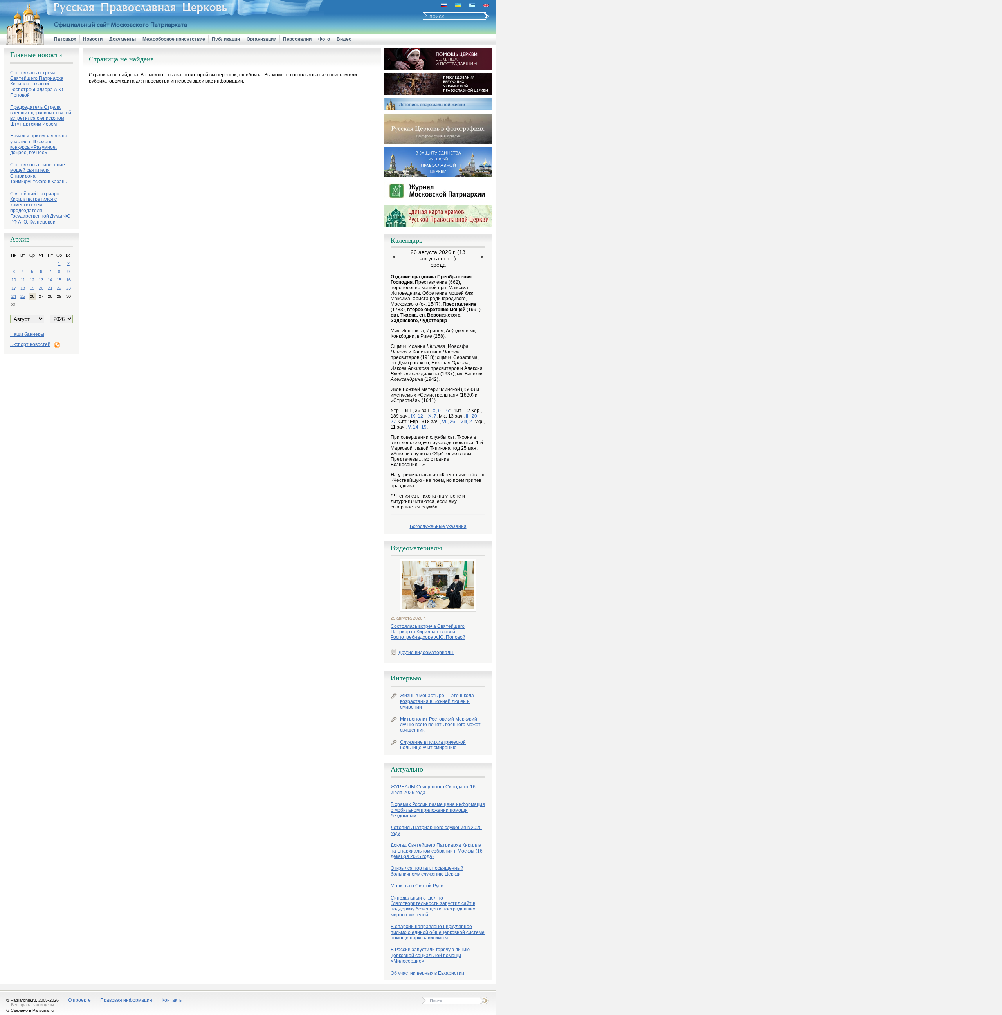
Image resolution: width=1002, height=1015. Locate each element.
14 (50, 280)
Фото (324, 39)
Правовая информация (126, 1000)
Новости (93, 39)
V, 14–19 (417, 427)
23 (68, 288)
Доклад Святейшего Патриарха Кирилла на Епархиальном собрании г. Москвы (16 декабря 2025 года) (437, 850)
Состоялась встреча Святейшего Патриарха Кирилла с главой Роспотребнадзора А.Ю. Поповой (428, 632)
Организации (261, 39)
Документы (122, 39)
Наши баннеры (27, 334)
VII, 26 (448, 421)
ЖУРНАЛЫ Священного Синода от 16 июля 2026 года (433, 789)
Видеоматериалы (416, 548)
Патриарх (65, 39)
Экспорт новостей (30, 344)
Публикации (226, 39)
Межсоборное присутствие (173, 39)
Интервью (406, 678)
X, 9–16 (441, 410)
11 (23, 280)
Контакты (172, 1000)
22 (59, 288)
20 (41, 288)
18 (22, 288)
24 (13, 296)
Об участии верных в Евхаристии (427, 973)
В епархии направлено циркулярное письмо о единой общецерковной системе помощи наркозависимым (438, 932)
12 (32, 280)
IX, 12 (417, 416)
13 (41, 280)
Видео (344, 39)
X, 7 (432, 416)
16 (68, 280)
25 (22, 296)
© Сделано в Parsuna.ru (30, 1010)
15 (59, 280)
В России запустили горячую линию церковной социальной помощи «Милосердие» (430, 955)
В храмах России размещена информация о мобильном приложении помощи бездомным (438, 810)
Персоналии (297, 39)
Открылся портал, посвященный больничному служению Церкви (427, 870)
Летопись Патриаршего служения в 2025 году (436, 830)
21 (50, 288)
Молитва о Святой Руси (417, 886)
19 (32, 288)
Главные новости (36, 55)
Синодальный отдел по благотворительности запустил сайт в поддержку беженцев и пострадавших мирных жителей (433, 906)
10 (13, 280)
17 (13, 288)
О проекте (79, 1000)
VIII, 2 (466, 421)
